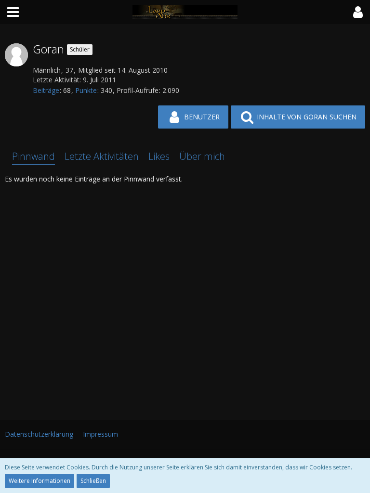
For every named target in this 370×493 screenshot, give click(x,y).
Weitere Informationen (39, 481)
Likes (159, 156)
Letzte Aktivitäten (102, 156)
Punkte (86, 90)
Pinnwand (33, 156)
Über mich (202, 156)
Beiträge (46, 90)
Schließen (93, 481)
